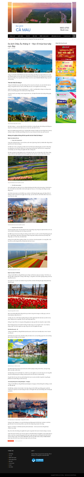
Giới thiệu (20, 36)
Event (10, 465)
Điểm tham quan (44, 36)
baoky (9, 48)
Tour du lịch (67, 36)
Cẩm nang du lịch (56, 36)
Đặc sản (35, 36)
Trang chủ (12, 36)
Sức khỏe (11, 467)
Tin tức (28, 36)
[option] (45, 39)
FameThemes (73, 475)
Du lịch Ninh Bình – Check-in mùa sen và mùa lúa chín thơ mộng (29, 39)
